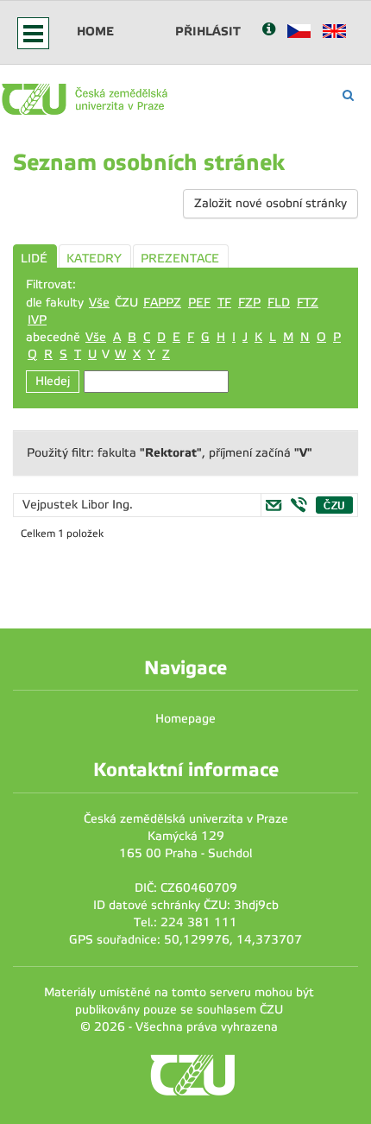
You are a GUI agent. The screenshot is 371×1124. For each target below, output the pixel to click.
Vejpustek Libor (67, 504)
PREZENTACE (180, 258)
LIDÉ (34, 258)
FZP (249, 302)
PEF (199, 302)
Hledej (52, 381)
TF (224, 302)
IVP (37, 319)
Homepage (185, 718)
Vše (99, 302)
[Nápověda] (268, 30)
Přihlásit (208, 31)
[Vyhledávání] (348, 95)
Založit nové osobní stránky (270, 203)
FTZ (307, 302)
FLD (278, 302)
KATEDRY (94, 258)
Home (95, 31)
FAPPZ (162, 302)
